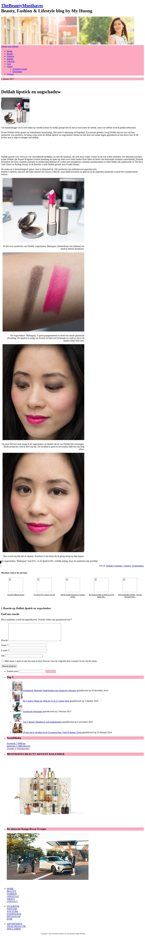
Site (3, 655)
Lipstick (127, 566)
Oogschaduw (138, 566)
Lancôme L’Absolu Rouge (15, 595)
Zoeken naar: (13, 671)
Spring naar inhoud (9, 46)
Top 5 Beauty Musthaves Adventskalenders (42, 722)
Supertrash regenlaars (32, 711)
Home (9, 51)
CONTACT (12, 901)
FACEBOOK (13, 906)
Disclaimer (17, 71)
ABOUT (11, 899)
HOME (10, 888)
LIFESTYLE (13, 896)
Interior (10, 59)
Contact (10, 74)
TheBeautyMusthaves (22, 5)
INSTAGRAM (13, 916)
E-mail (5, 650)
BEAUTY (11, 891)
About (9, 66)
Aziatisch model (19, 69)
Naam (4, 645)
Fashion (10, 56)
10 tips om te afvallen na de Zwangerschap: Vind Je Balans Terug (52, 732)
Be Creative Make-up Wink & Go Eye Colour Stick (46, 701)
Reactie (4, 640)
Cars (9, 64)
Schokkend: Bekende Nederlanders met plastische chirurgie (49, 690)
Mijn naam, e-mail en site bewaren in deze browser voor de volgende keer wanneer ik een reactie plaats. (51, 661)
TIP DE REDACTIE (16, 926)
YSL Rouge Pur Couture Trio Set (44, 595)
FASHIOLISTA (14, 914)
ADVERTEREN (14, 924)
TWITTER (12, 909)
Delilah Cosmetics (114, 566)
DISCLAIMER (14, 929)
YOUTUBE (12, 911)
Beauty (10, 54)
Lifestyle (11, 61)
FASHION (12, 894)
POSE (9, 919)
